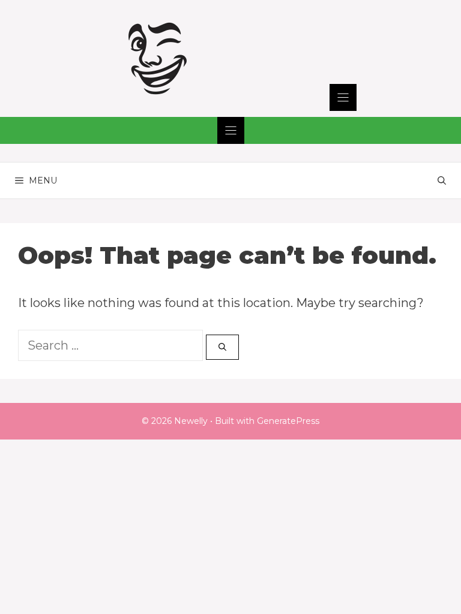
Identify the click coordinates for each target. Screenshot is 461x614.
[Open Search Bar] (442, 180)
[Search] (222, 347)
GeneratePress (288, 421)
